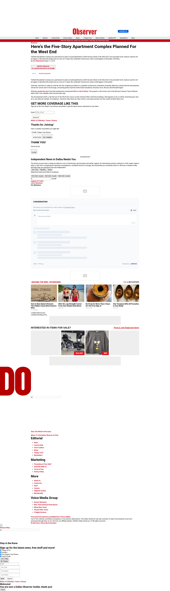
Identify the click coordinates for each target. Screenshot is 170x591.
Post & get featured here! (126, 327)
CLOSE (34, 152)
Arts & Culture (67, 38)
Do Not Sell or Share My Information (43, 523)
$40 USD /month (64, 176)
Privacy (54, 120)
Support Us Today (37, 181)
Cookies (43, 517)
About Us (37, 481)
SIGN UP (36, 117)
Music (78, 38)
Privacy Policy (39, 472)
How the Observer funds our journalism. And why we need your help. (85, 40)
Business (34, 43)
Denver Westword (40, 502)
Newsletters (124, 38)
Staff (36, 486)
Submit (9, 579)
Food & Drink (55, 38)
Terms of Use (39, 469)
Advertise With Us (40, 467)
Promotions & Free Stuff (42, 464)
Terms (48, 120)
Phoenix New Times (41, 510)
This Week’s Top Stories (10, 554)
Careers (37, 488)
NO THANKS (47, 137)
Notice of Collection (38, 120)
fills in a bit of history (80, 91)
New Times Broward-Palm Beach (45, 505)
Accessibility (50, 517)
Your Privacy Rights (63, 517)
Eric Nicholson (38, 61)
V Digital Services (40, 512)
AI (56, 517)
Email (33, 112)
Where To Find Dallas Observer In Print (44, 435)
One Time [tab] (35, 170)
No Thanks (4, 561)
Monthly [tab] (43, 170)
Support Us (123, 31)
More (133, 38)
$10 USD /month (37, 176)
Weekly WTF (112, 38)
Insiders (4, 552)
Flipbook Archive (40, 491)
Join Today (4, 559)
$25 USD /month (50, 176)
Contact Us (38, 483)
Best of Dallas (100, 38)
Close (3, 590)
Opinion (45, 38)
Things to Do (6, 550)
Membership (38, 493)
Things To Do (88, 38)
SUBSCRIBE (37, 137)
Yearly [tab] (50, 170)
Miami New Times (40, 507)
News (37, 38)
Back (2, 579)
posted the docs (43, 91)
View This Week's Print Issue (41, 432)
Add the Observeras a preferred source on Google (43, 67)
